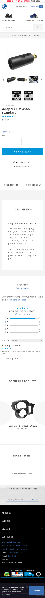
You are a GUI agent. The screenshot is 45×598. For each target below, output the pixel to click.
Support (6, 520)
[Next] (42, 80)
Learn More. (5, 594)
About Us (6, 512)
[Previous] (3, 80)
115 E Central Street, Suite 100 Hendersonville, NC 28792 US (15, 545)
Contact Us (14, 556)
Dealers (6, 528)
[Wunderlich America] (4, 6)
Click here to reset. (17, 299)
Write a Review (22, 314)
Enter (35, 499)
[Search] (38, 27)
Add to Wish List (23, 162)
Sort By (5, 340)
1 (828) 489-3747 (16, 552)
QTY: (4, 136)
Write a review (22, 288)
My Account (21, 6)
